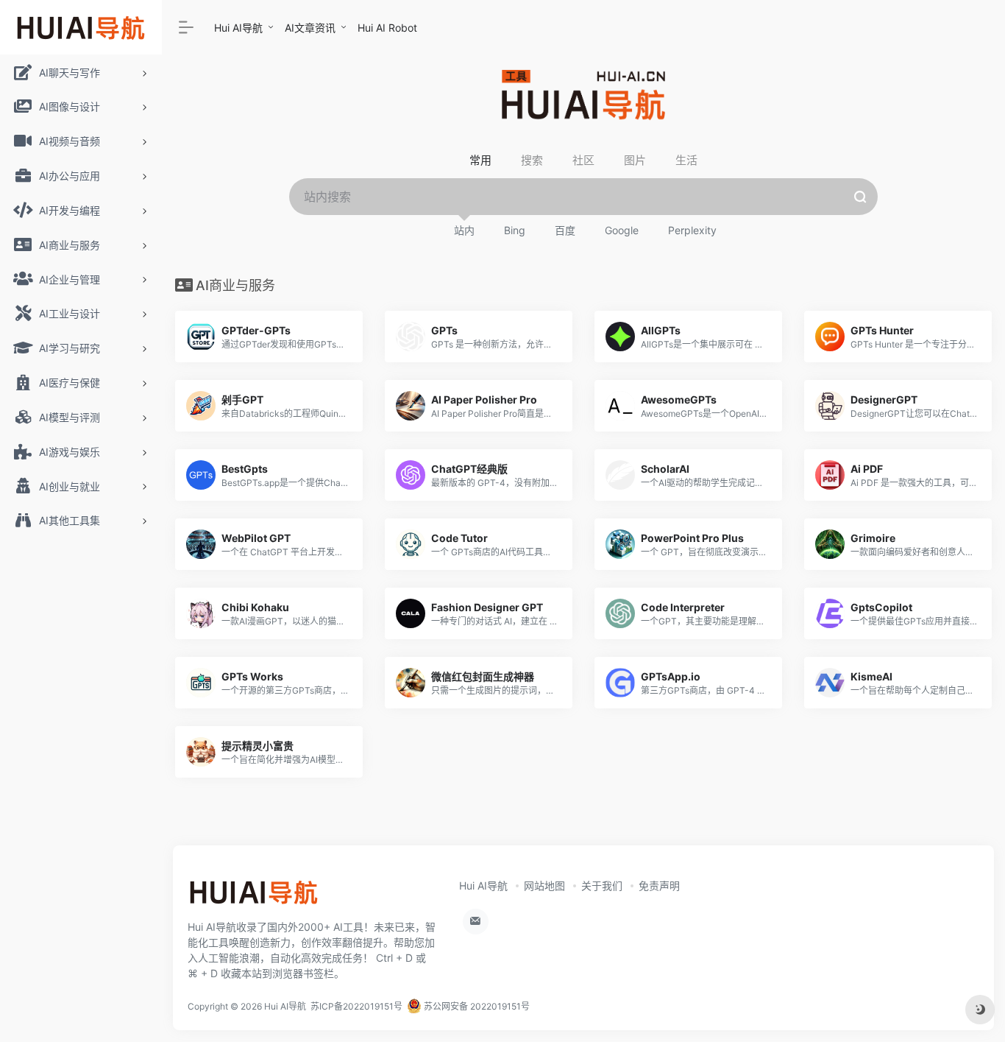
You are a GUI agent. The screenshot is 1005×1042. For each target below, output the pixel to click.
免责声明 (659, 885)
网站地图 (544, 885)
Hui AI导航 (238, 27)
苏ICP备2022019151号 (356, 1006)
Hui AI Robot (387, 27)
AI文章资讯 (310, 27)
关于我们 (601, 885)
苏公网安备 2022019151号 (476, 1006)
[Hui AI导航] (254, 897)
